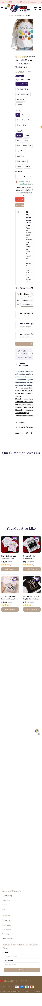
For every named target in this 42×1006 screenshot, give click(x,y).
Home (11, 16)
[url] (32, 991)
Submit (21, 970)
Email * (6, 952)
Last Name (8, 960)
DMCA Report (26, 981)
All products (19, 16)
